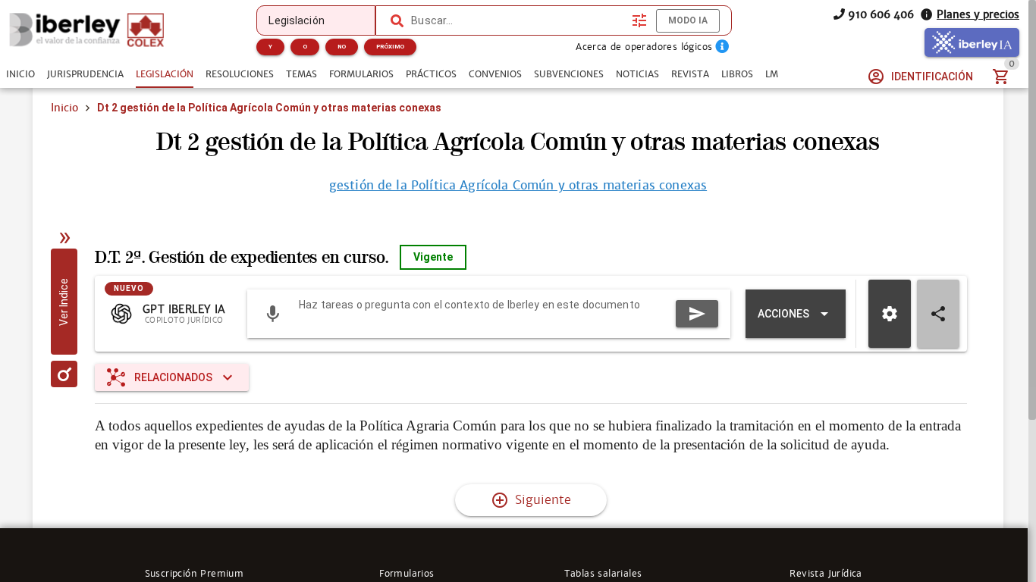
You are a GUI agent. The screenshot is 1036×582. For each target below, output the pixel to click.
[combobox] (517, 20)
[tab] (20, 74)
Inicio (64, 107)
